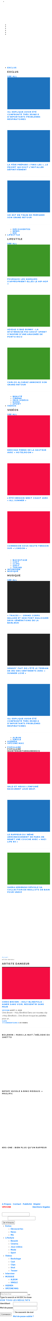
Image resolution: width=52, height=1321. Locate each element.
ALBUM (17, 737)
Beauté (17, 396)
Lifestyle (13, 235)
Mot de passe (6, 1308)
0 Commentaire (10, 1023)
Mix (12, 1235)
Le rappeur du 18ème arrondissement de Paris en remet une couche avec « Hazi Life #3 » (26, 838)
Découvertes (21, 229)
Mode (16, 402)
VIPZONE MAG (15, 743)
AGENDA (9, 1285)
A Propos (7, 1204)
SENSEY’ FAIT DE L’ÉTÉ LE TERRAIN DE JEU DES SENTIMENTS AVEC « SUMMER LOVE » (28, 670)
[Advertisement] (26, 929)
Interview (10, 1273)
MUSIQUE (12, 571)
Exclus (12, 67)
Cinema (17, 398)
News (16, 231)
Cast (16, 562)
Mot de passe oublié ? (23, 1316)
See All (12, 76)
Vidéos (11, 406)
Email (4, 1218)
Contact (17, 1204)
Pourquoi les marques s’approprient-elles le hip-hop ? (27, 281)
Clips (16, 564)
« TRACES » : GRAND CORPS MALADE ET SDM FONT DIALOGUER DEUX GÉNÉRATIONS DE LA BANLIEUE (28, 619)
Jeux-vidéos (21, 400)
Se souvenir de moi (24, 1312)
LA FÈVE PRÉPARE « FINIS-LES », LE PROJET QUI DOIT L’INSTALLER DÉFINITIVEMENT (27, 167)
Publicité (27, 1204)
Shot (16, 565)
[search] (29, 1294)
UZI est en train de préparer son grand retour (26, 216)
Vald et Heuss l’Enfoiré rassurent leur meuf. (22, 787)
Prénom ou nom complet (14, 1210)
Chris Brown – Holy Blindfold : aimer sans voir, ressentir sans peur (23, 1004)
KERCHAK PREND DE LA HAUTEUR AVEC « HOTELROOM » (26, 451)
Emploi (37, 1204)
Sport (17, 404)
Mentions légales (41, 1207)
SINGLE (14, 1282)
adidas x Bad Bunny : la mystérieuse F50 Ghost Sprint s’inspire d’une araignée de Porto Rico (27, 333)
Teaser (14, 1271)
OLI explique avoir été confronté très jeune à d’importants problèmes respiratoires (24, 115)
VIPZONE (6, 1010)
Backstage (20, 560)
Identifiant (5, 1303)
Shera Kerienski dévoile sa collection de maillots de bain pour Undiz (28, 889)
